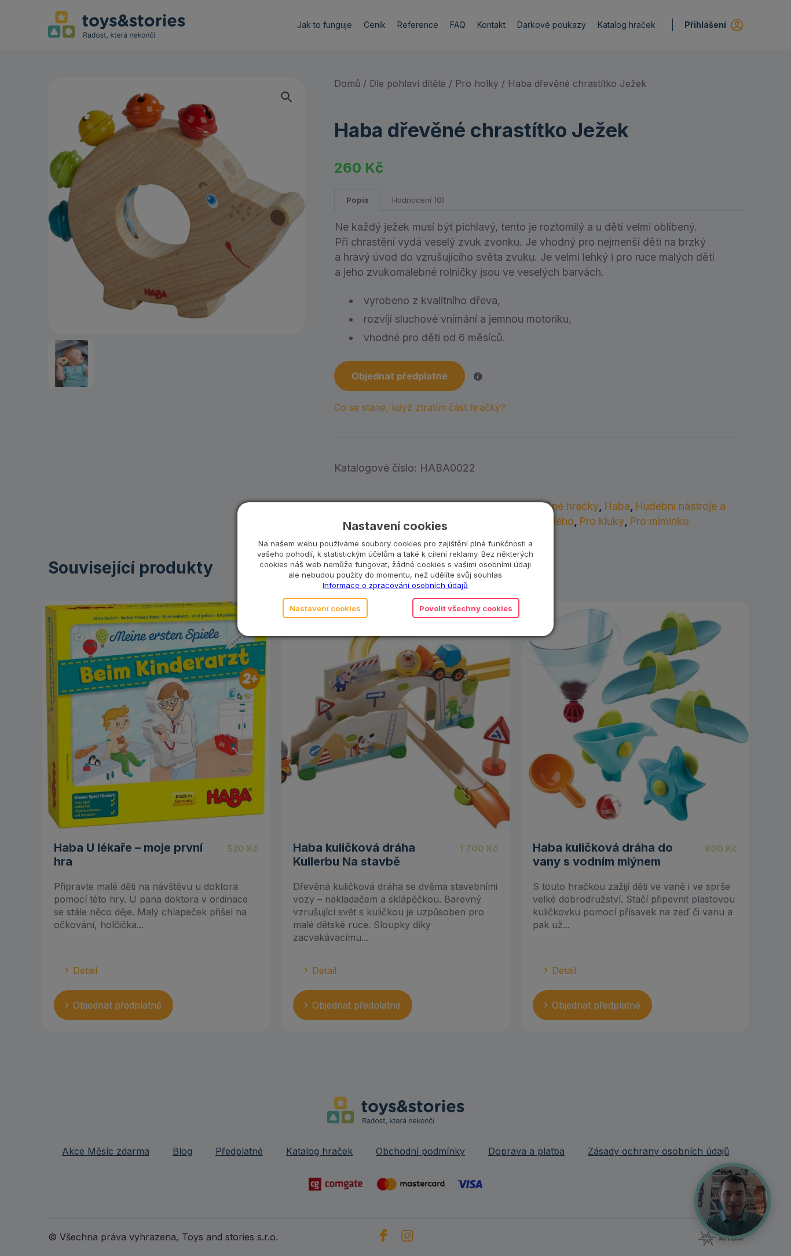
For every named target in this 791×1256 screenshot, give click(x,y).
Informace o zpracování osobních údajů (395, 585)
